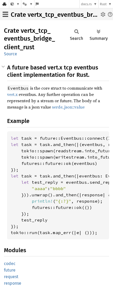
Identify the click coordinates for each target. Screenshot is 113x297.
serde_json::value (68, 107)
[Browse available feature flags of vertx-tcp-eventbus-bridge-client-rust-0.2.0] (37, 4)
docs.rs (86, 4)
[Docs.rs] (4, 4)
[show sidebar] (5, 14)
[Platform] (27, 4)
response (12, 283)
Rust (103, 4)
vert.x (12, 94)
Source (10, 53)
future (10, 270)
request (11, 276)
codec (10, 263)
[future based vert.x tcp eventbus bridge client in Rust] (15, 4)
